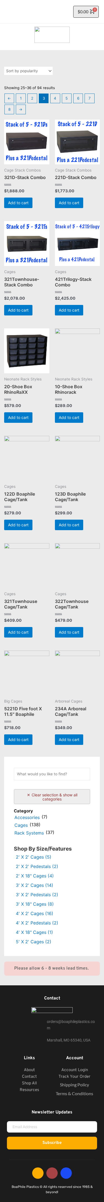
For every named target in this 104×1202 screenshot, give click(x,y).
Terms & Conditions (74, 1093)
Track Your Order (74, 1076)
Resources (29, 1090)
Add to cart (18, 202)
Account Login (74, 1070)
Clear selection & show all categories (54, 796)
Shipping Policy (74, 1084)
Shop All (29, 1083)
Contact (29, 1076)
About (29, 1070)
